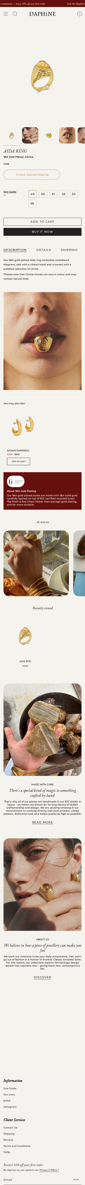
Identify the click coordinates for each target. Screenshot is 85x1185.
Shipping (9, 1133)
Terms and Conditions (17, 1146)
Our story (9, 1094)
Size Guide (9, 191)
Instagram (10, 1106)
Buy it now (42, 231)
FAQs (6, 1152)
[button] (15, 14)
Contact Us (10, 1127)
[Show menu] (5, 14)
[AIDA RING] (25, 635)
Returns (8, 1139)
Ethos (6, 1100)
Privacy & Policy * (49, 1170)
